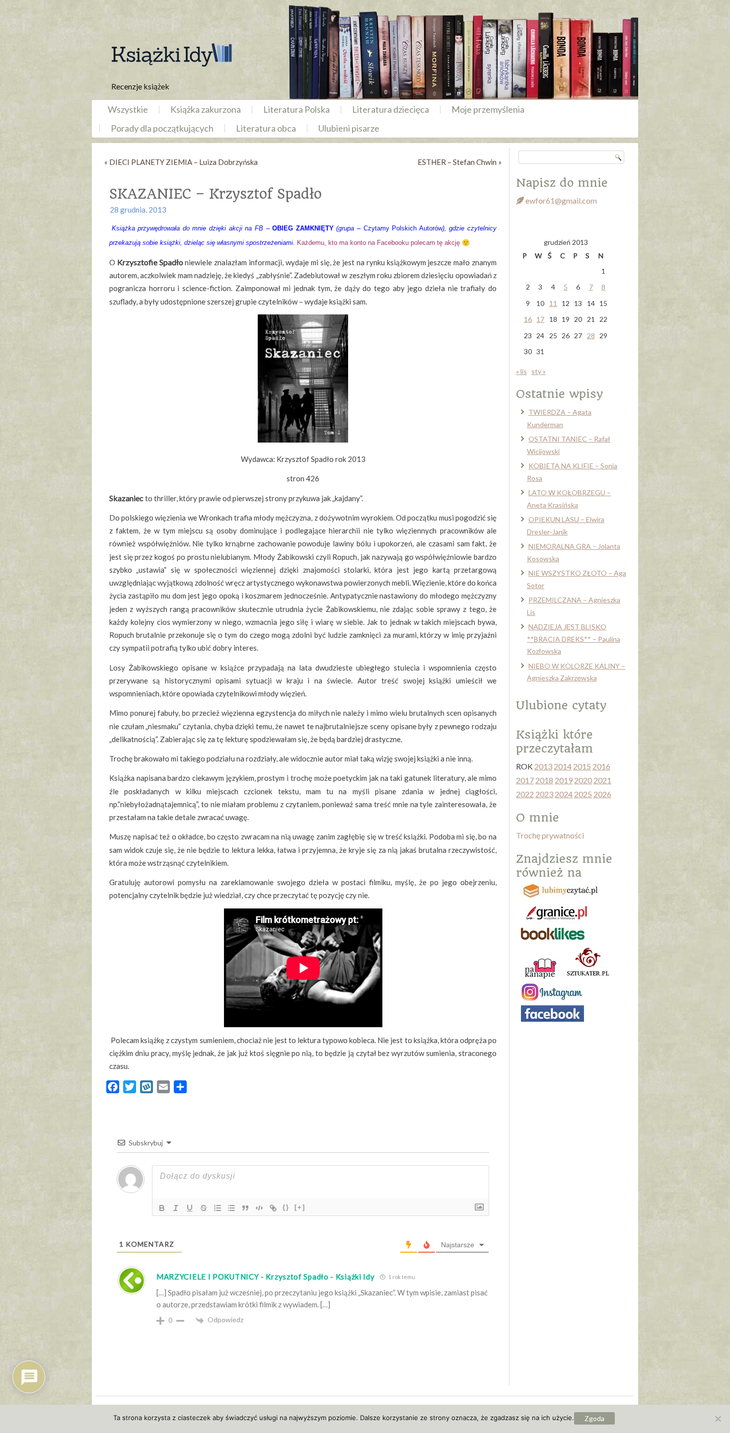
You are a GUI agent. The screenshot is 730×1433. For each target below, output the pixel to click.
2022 (525, 794)
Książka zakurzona (205, 109)
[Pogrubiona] (162, 1208)
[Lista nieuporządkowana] (231, 1208)
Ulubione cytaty (561, 705)
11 (553, 303)
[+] (299, 1207)
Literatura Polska (296, 109)
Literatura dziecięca (390, 109)
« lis (521, 371)
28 (591, 335)
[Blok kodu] (259, 1208)
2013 (543, 766)
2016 (601, 766)
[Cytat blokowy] (245, 1208)
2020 (583, 780)
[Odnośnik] (273, 1208)
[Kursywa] (176, 1208)
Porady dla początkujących (162, 128)
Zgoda (594, 1418)
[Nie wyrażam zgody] (718, 1419)
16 (528, 319)
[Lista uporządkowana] (217, 1208)
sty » (538, 371)
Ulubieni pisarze (348, 128)
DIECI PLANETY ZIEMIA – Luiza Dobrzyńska (183, 161)
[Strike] (204, 1208)
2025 (583, 794)
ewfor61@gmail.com (560, 200)
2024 (564, 794)
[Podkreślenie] (190, 1208)
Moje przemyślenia (487, 109)
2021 (602, 780)
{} (286, 1207)
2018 (544, 780)
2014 (563, 766)
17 (540, 319)
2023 (544, 794)
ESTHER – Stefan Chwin (457, 161)
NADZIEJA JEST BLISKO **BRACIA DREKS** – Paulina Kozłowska (573, 638)
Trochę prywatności (550, 835)
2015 (582, 766)
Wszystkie (128, 109)
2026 (602, 794)
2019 (564, 780)
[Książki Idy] (171, 55)
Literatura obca (266, 128)
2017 (525, 780)
